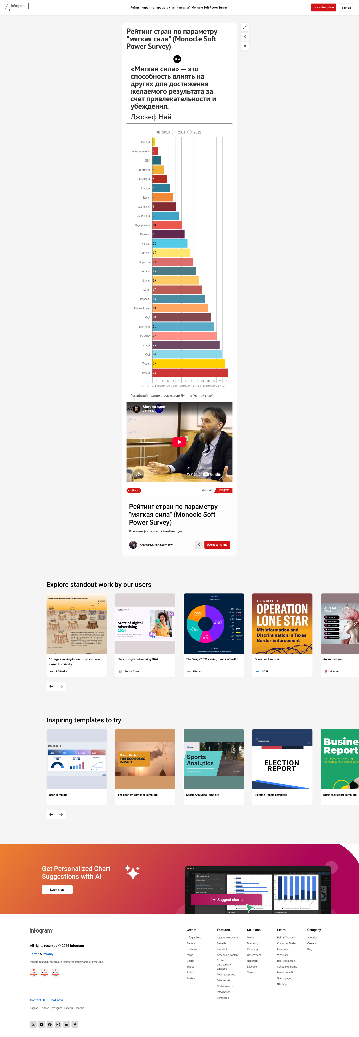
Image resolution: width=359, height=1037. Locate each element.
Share (135, 490)
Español (68, 1008)
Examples (282, 949)
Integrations (223, 992)
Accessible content (228, 955)
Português (56, 1008)
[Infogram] (17, 7)
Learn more (57, 889)
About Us (312, 937)
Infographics (194, 937)
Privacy (48, 954)
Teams (251, 972)
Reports (191, 943)
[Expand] (245, 27)
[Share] (245, 37)
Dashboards (193, 949)
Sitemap (281, 984)
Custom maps (225, 986)
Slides (190, 972)
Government (254, 955)
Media (250, 937)
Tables (190, 966)
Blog (309, 949)
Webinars (282, 955)
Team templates (226, 974)
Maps (190, 955)
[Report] (245, 46)
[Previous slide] (51, 686)
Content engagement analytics (224, 964)
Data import (223, 980)
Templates (223, 997)
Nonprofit (252, 960)
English (34, 1008)
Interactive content (227, 937)
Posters (191, 978)
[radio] (164, 132)
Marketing (252, 943)
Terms (34, 954)
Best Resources (286, 960)
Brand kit (222, 949)
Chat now (56, 1000)
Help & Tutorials (286, 937)
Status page (284, 978)
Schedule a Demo (287, 966)
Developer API (285, 972)
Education (252, 966)
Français (79, 1008)
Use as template (324, 7)
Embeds (221, 943)
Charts (190, 960)
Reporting (252, 949)
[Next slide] (61, 686)
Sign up (346, 7)
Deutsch (44, 1008)
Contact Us (37, 1000)
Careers (311, 943)
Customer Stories (286, 943)
